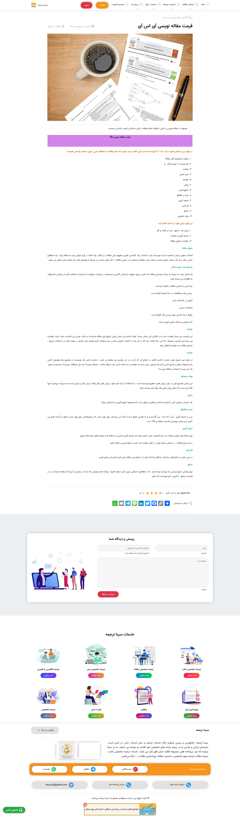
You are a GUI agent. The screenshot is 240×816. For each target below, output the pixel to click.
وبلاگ (189, 17)
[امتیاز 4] (147, 493)
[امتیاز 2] (156, 493)
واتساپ (46, 769)
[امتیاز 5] (143, 493)
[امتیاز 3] (151, 493)
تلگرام (86, 769)
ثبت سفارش (191, 675)
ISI (157, 151)
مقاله (162, 151)
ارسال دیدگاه (108, 594)
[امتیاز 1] (160, 493)
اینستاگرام (126, 769)
